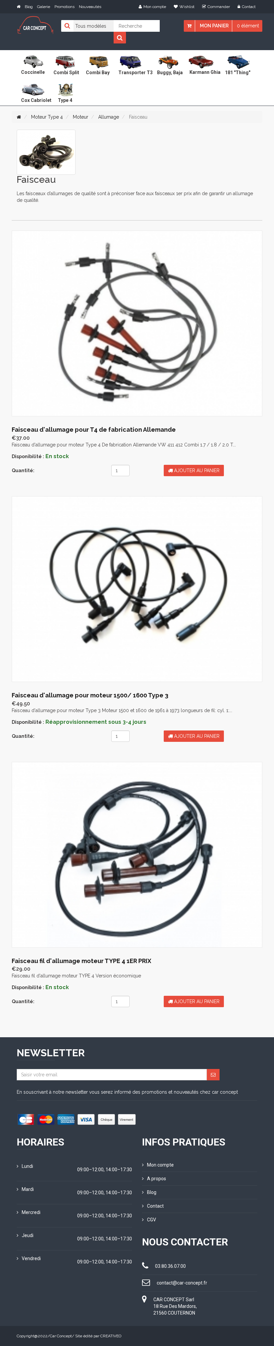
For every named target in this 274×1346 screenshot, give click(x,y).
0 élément (248, 25)
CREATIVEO (110, 1336)
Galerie (43, 6)
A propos (156, 1178)
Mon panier (214, 25)
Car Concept (61, 1336)
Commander (219, 6)
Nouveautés (90, 6)
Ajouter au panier (196, 470)
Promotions (64, 6)
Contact (249, 6)
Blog (29, 6)
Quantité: (23, 470)
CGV (151, 1219)
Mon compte (154, 6)
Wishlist (186, 6)
